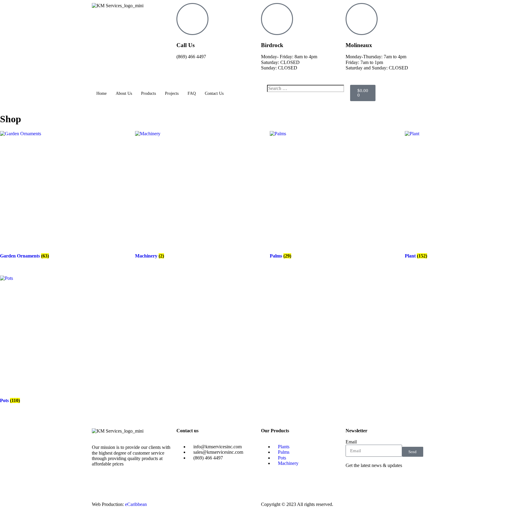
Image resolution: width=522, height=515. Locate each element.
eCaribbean (136, 504)
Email (351, 441)
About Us (124, 93)
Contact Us (214, 93)
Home (101, 93)
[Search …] (305, 88)
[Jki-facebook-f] (353, 482)
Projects (172, 93)
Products (148, 93)
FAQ (192, 93)
